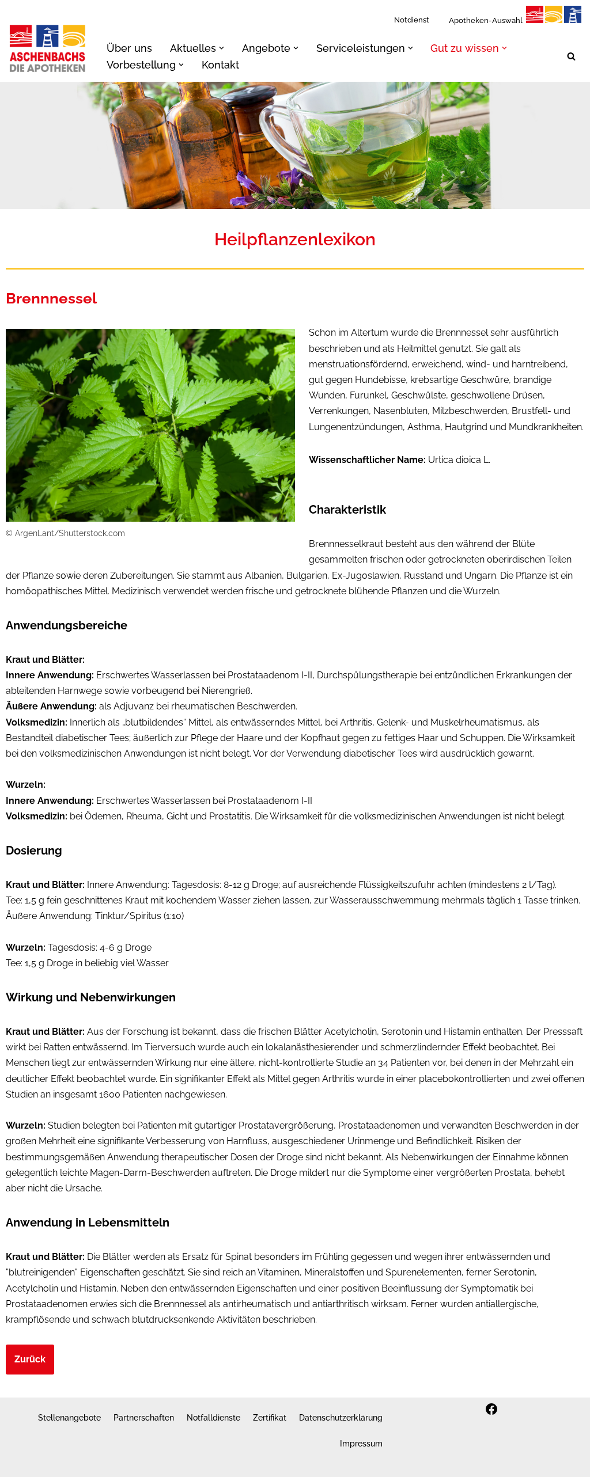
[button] (221, 48)
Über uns (129, 48)
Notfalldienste (213, 1417)
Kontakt (220, 65)
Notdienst (411, 20)
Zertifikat (269, 1417)
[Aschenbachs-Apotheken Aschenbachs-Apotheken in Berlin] (48, 48)
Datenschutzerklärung (341, 1417)
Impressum (361, 1443)
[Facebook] (491, 1409)
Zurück (30, 1359)
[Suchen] (571, 56)
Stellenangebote (69, 1417)
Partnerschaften (144, 1417)
